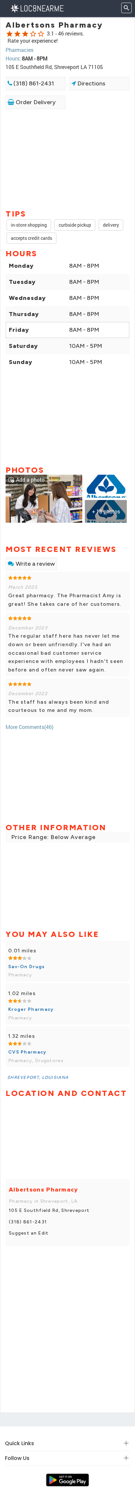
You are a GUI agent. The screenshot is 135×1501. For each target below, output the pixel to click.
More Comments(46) (29, 726)
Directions (90, 83)
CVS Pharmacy (27, 1052)
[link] (44, 497)
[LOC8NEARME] (37, 7)
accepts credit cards (31, 238)
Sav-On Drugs (26, 966)
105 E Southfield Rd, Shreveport (49, 1210)
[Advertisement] (67, 159)
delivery (111, 225)
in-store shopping (29, 225)
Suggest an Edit (29, 1233)
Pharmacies (19, 49)
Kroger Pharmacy (31, 1009)
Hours (12, 58)
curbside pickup (75, 225)
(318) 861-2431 (33, 83)
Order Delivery (35, 102)
